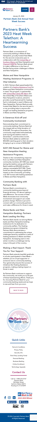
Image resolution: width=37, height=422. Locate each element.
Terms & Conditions (18, 347)
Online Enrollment (18, 364)
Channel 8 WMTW (9, 64)
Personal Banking (18, 358)
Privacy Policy (18, 350)
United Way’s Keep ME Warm (17, 94)
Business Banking (18, 361)
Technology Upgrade (18, 367)
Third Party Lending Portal (18, 355)
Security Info (18, 353)
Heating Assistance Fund (22, 87)
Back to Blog (18, 290)
